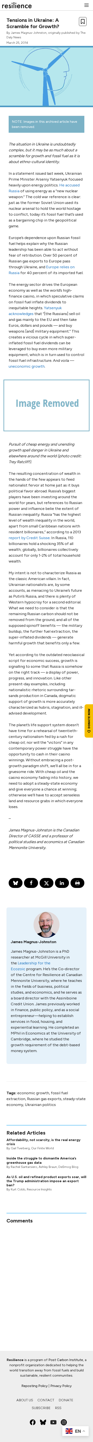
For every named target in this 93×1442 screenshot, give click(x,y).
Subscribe (41, 1408)
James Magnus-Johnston (28, 33)
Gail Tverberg (20, 1148)
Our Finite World (42, 1148)
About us (24, 1400)
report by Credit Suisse (29, 537)
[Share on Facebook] (31, 883)
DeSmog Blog (68, 1167)
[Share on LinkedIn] (62, 883)
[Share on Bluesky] (15, 883)
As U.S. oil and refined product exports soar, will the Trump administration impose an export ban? (46, 1181)
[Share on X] (46, 883)
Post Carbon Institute (65, 1360)
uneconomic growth (27, 366)
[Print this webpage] (77, 883)
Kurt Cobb (18, 1189)
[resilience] (17, 5)
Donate (66, 1400)
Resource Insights (39, 1189)
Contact (45, 1400)
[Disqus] (46, 1278)
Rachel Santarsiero (24, 1167)
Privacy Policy (61, 1386)
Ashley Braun (48, 1167)
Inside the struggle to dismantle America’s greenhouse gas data (41, 1160)
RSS (58, 1408)
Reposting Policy (34, 1386)
